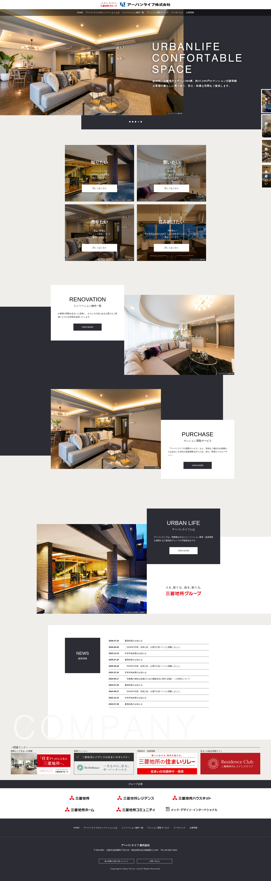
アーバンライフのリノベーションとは (102, 12)
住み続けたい (266, 176)
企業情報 (190, 12)
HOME (80, 12)
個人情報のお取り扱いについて (116, 861)
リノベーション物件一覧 (133, 12)
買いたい (266, 126)
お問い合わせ (154, 861)
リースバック (177, 12)
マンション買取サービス (158, 12)
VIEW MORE (87, 327)
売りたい (266, 151)
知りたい (266, 101)
